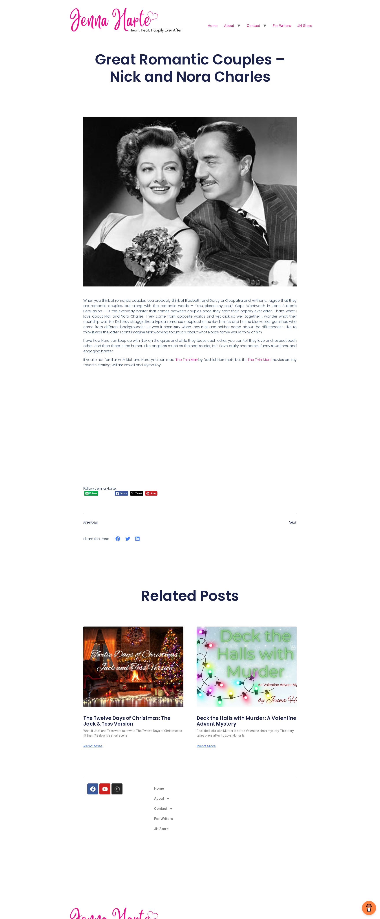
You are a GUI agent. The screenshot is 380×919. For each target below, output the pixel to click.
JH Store (304, 25)
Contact (253, 25)
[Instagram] (116, 788)
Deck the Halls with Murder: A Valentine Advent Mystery (246, 721)
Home (212, 25)
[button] (118, 538)
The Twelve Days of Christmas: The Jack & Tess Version (126, 721)
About (229, 25)
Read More (92, 746)
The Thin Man (186, 359)
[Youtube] (104, 788)
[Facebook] (92, 788)
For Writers (282, 25)
